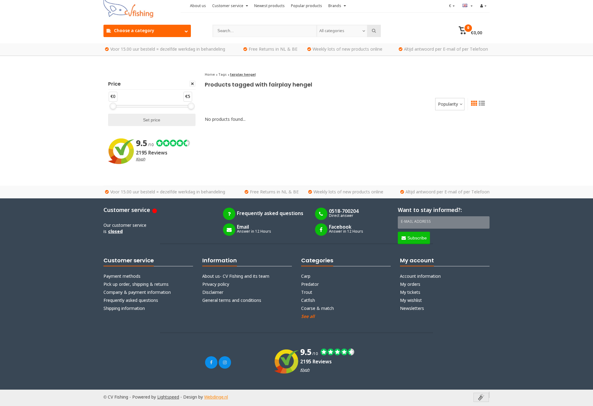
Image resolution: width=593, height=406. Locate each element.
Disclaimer (212, 292)
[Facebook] (211, 362)
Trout (306, 292)
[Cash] (481, 398)
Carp (305, 276)
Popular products (306, 6)
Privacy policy (215, 284)
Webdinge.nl (216, 397)
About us (198, 6)
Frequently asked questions (130, 300)
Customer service (228, 6)
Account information (420, 276)
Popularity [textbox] (448, 104)
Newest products (269, 6)
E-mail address (416, 221)
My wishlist (411, 300)
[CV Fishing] (142, 9)
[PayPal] (489, 395)
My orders (410, 284)
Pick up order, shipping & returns (136, 284)
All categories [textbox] (331, 31)
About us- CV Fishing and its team (235, 276)
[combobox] (342, 31)
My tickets (410, 292)
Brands (335, 6)
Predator (310, 284)
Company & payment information (137, 292)
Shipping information (124, 308)
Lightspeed (168, 397)
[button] (470, 31)
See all (308, 316)
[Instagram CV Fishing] (225, 362)
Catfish (308, 300)
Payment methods (122, 276)
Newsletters (412, 308)
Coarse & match (317, 308)
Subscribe (417, 237)
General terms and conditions (231, 300)
